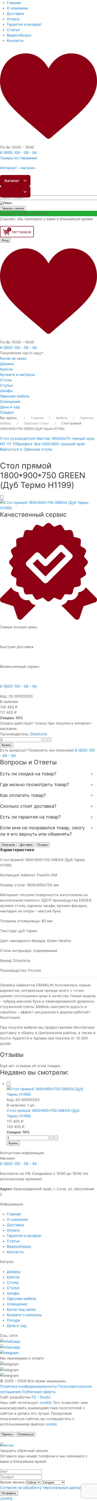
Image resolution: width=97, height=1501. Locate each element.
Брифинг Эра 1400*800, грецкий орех (51, 444)
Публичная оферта (38, 1391)
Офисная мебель (15, 396)
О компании (17, 8)
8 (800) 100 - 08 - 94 (18, 686)
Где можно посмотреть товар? (34, 784)
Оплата (13, 19)
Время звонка (12, 1482)
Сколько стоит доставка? (28, 806)
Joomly (6, 1498)
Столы (6, 380)
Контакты (15, 40)
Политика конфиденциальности (28, 1386)
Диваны (7, 363)
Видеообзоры (19, 35)
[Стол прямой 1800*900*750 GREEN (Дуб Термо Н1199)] (48, 505)
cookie (45, 1402)
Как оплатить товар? (23, 795)
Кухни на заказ (13, 358)
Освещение (10, 401)
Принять (7, 1434)
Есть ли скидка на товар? (28, 773)
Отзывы (42, 844)
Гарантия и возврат (24, 24)
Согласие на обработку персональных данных (41, 1487)
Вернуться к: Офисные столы (26, 449)
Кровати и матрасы (17, 374)
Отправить (9, 1493)
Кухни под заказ (21, 1309)
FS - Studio (41, 1397)
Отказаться (25, 1434)
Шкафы (6, 390)
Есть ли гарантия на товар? (30, 817)
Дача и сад (10, 407)
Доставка (15, 13)
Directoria (38, 734)
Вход (5, 240)
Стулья (6, 385)
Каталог (12, 180)
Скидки (7, 412)
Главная (14, 2)
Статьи (13, 29)
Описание (8, 844)
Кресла (6, 369)
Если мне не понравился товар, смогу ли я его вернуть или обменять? (42, 831)
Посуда (13, 1320)
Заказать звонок (13, 208)
